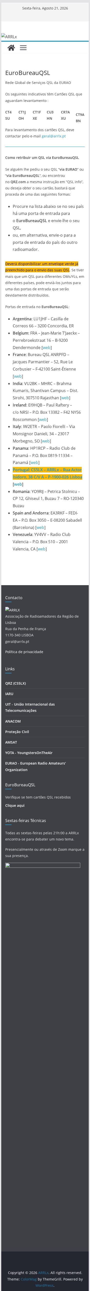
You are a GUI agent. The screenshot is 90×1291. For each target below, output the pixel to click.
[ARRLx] (11, 48)
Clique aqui (14, 805)
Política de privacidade (24, 651)
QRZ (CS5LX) (15, 683)
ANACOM (13, 721)
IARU (9, 693)
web (46, 347)
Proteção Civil (17, 731)
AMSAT (11, 742)
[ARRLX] (12, 610)
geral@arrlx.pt (54, 136)
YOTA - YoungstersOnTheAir (28, 752)
